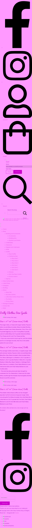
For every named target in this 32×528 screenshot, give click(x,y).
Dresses (11, 272)
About (4, 290)
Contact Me (6, 306)
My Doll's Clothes (11, 294)
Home (4, 229)
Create (17, 513)
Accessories (12, 236)
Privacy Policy (9, 301)
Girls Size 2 (15, 267)
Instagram (6, 285)
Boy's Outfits (12, 254)
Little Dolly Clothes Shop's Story (15, 297)
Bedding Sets (12, 238)
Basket (9, 172)
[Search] (25, 213)
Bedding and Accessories (13, 233)
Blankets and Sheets (14, 240)
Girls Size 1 (15, 265)
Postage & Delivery (8, 303)
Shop (4, 231)
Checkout (17, 172)
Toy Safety (9, 299)
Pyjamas (8, 278)
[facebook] (17, 47)
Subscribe (5, 503)
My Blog (5, 287)
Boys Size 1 (15, 258)
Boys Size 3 (15, 263)
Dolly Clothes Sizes (8, 281)
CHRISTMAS (9, 242)
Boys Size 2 (15, 260)
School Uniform (13, 276)
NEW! (7, 249)
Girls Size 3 (15, 269)
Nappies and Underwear (13, 247)
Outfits (8, 251)
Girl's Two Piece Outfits (15, 274)
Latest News (6, 283)
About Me (9, 292)
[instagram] (17, 82)
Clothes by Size (13, 256)
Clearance (9, 245)
